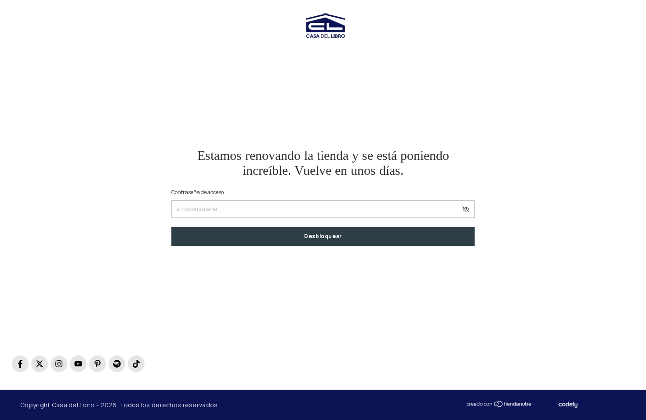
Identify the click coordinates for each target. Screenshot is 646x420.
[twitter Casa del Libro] (39, 363)
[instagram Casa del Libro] (59, 363)
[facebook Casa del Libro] (20, 363)
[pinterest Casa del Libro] (97, 363)
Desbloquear (323, 236)
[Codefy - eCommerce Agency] (567, 405)
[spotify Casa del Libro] (117, 363)
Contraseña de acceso (197, 192)
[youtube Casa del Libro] (78, 363)
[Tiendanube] (498, 404)
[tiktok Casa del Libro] (136, 363)
